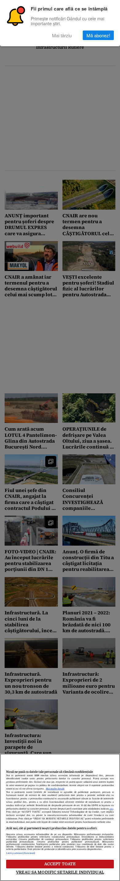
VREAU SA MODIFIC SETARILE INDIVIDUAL (60, 872)
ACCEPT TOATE (60, 864)
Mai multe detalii (55, 789)
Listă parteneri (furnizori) (20, 853)
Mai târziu (62, 35)
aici (111, 809)
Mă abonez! (98, 35)
